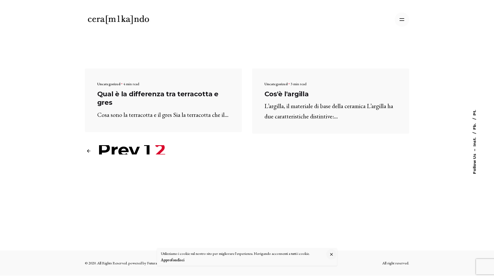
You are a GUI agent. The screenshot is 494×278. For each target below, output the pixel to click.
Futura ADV (156, 262)
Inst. (474, 141)
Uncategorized (108, 83)
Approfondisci (172, 259)
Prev (116, 149)
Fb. (474, 126)
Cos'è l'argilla (286, 94)
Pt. (474, 113)
